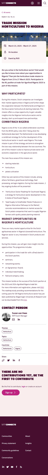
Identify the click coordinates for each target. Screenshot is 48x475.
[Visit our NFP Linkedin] (3, 467)
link (25, 300)
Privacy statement (9, 443)
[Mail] (14, 319)
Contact (28, 450)
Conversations (7, 457)
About (27, 436)
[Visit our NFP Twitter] (7, 467)
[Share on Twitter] (8, 360)
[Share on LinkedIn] (13, 360)
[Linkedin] (19, 319)
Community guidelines (10, 450)
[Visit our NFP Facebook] (16, 467)
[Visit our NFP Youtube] (12, 467)
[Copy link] (3, 360)
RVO (42, 287)
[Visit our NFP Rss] (21, 467)
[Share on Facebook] (19, 360)
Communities (7, 436)
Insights (28, 443)
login (24, 386)
